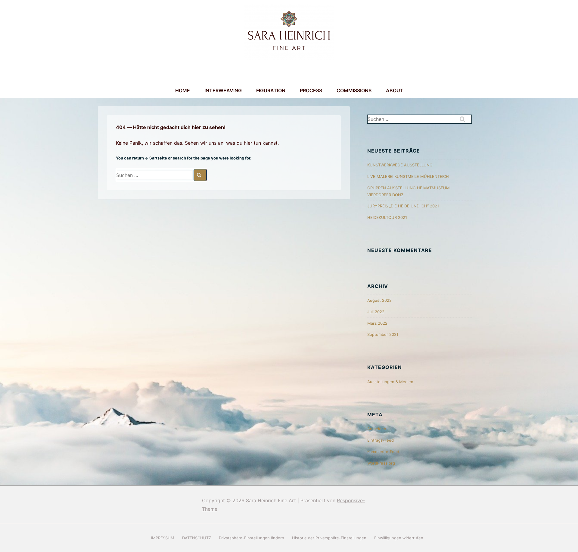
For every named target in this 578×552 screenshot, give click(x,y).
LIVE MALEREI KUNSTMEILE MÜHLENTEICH (408, 176)
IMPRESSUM (162, 537)
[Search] (200, 175)
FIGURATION (270, 90)
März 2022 (377, 323)
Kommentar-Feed (383, 451)
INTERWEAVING (223, 90)
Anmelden (376, 428)
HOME (182, 90)
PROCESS (311, 90)
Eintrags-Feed (380, 440)
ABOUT (394, 90)
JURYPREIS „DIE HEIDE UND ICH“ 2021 (403, 205)
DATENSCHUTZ (196, 537)
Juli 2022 (375, 311)
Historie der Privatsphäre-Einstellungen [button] (329, 537)
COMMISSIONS (354, 90)
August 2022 (379, 300)
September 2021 (382, 334)
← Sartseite (156, 158)
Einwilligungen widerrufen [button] (398, 537)
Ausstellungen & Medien (390, 381)
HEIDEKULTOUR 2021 (387, 217)
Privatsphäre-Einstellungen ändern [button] (251, 537)
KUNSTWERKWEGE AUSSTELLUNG (400, 164)
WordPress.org (381, 463)
